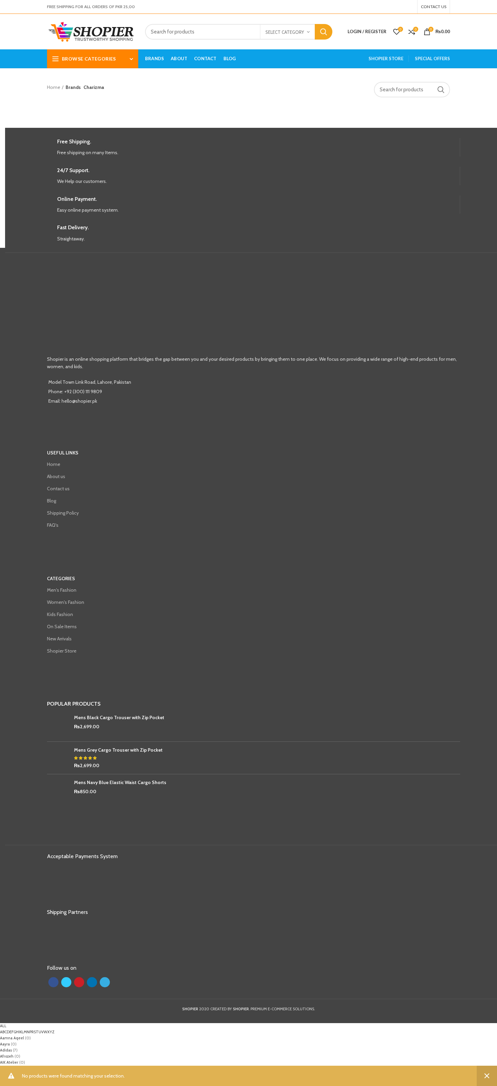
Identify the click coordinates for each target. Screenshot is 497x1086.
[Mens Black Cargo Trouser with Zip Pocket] (58, 725)
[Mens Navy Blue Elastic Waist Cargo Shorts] (58, 790)
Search (323, 32)
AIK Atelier (9, 1062)
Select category (284, 32)
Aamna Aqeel (12, 1038)
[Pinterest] (404, 6)
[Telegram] (412, 6)
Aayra (5, 1044)
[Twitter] (400, 6)
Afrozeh (7, 1056)
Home (53, 87)
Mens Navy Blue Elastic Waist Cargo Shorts (120, 782)
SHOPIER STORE (386, 58)
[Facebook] (396, 6)
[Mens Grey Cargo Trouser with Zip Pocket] (58, 758)
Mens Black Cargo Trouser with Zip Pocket (119, 717)
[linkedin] (408, 6)
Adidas (6, 1050)
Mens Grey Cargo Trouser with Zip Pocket (118, 750)
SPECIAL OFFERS (432, 58)
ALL (3, 1025)
